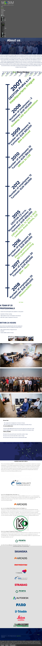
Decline (6, 645)
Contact (3, 31)
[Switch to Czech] (4, 20)
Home (3, 23)
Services (3, 26)
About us (2, 25)
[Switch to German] (4, 19)
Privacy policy (12, 645)
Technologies (4, 28)
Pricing (3, 30)
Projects (3, 29)
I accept (2, 645)
